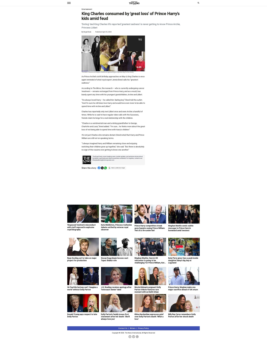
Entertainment (87, 9)
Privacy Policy (143, 328)
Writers (132, 328)
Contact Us (122, 328)
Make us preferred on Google (118, 167)
